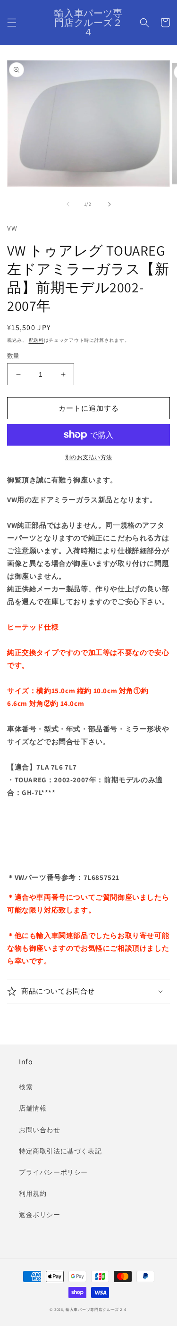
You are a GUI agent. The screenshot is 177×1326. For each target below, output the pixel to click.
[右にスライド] (109, 204)
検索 (26, 1087)
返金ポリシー (39, 1214)
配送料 (36, 340)
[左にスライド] (68, 204)
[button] (11, 22)
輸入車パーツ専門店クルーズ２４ (96, 1309)
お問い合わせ (39, 1130)
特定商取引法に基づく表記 (60, 1151)
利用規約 (32, 1193)
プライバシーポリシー (53, 1172)
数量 (13, 356)
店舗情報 (32, 1108)
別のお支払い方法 (88, 457)
